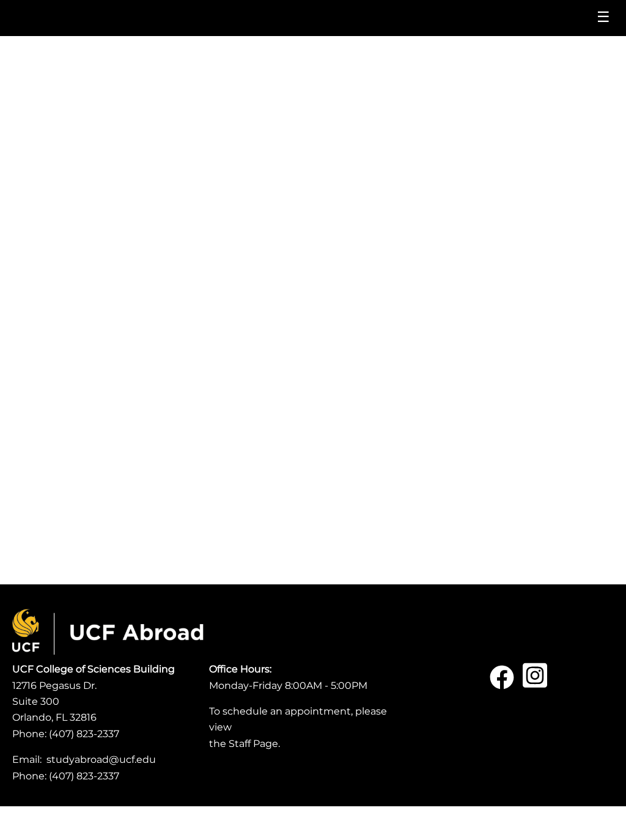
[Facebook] (502, 682)
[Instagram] (535, 682)
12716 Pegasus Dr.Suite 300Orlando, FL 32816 (54, 702)
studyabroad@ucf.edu (101, 759)
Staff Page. (254, 743)
